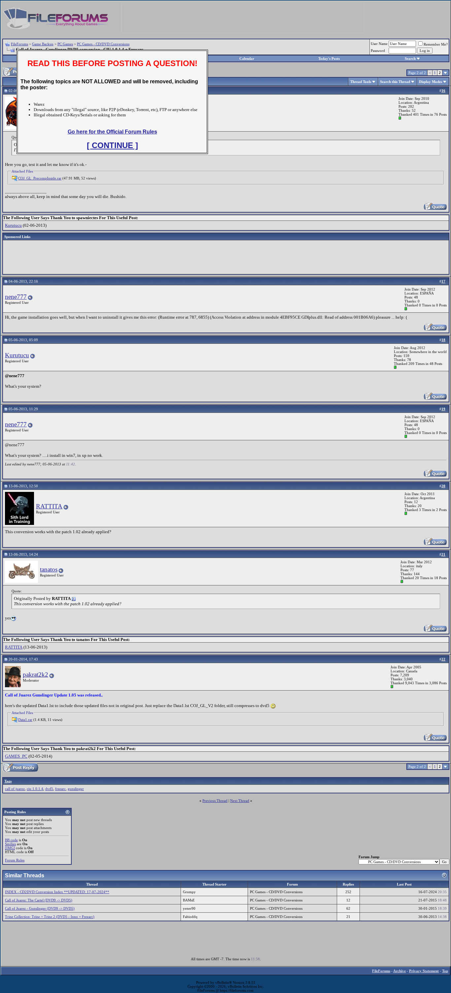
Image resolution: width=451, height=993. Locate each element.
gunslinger (76, 789)
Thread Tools (360, 82)
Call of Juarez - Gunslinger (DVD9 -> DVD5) (40, 908)
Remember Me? (436, 44)
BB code (11, 840)
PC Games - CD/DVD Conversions (103, 44)
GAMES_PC (16, 756)
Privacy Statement (424, 971)
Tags (8, 781)
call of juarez (15, 789)
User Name (379, 44)
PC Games (65, 44)
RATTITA (49, 506)
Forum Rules (14, 860)
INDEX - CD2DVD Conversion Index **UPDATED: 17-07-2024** (57, 892)
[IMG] (10, 848)
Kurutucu (13, 225)
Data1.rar (25, 720)
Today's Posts (329, 58)
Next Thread (239, 801)
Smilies (10, 844)
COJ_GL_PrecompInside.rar (39, 178)
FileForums (19, 44)
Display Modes (430, 82)
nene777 (16, 296)
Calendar (246, 58)
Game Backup (42, 44)
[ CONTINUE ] (112, 145)
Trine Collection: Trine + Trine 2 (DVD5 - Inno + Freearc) (49, 917)
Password (378, 51)
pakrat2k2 (35, 674)
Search (410, 58)
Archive (399, 971)
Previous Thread (214, 801)
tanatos (48, 569)
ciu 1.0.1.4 (35, 789)
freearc (60, 789)
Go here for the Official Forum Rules (112, 132)
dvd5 (49, 789)
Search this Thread (395, 82)
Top (445, 971)
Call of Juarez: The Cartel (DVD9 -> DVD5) (38, 900)
